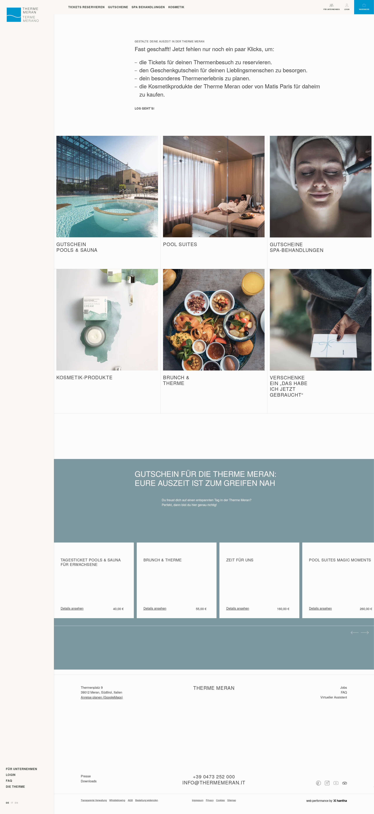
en (16, 803)
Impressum (197, 800)
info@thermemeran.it (213, 782)
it (12, 803)
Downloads (89, 781)
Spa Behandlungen (148, 7)
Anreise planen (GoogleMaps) (102, 697)
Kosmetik (176, 7)
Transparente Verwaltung (94, 800)
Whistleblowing (117, 800)
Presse (86, 776)
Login (10, 774)
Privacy (210, 800)
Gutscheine (118, 7)
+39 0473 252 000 (214, 776)
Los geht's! (145, 108)
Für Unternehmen (21, 769)
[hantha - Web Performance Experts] (340, 800)
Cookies (220, 800)
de (7, 803)
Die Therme (15, 786)
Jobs (343, 687)
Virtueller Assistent (333, 697)
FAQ (9, 780)
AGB (130, 800)
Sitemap (231, 800)
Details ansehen (72, 608)
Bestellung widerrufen (146, 800)
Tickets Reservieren (86, 7)
